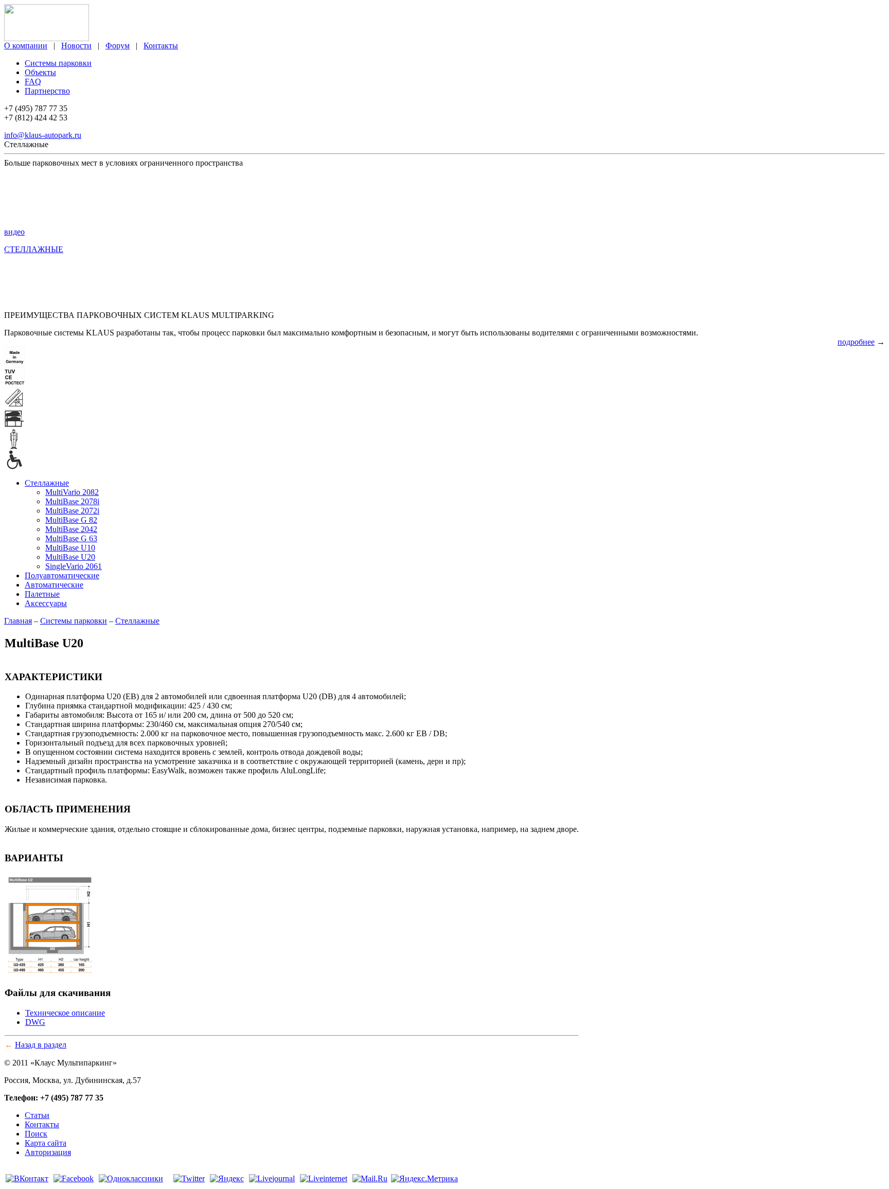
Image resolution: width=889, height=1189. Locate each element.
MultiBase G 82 (71, 520)
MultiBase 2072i (72, 510)
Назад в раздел (40, 1044)
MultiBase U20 (70, 557)
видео (14, 231)
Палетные (42, 594)
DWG (35, 1022)
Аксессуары (46, 603)
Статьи (37, 1115)
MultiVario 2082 (72, 492)
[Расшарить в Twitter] (189, 1178)
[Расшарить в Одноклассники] (131, 1178)
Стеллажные (47, 482)
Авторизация (48, 1152)
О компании (25, 45)
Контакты (161, 45)
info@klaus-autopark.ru (42, 135)
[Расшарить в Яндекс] (226, 1178)
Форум (117, 45)
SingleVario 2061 (73, 566)
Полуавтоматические (62, 575)
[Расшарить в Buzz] (168, 1178)
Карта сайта (45, 1143)
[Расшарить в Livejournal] (271, 1178)
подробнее (856, 342)
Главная (18, 620)
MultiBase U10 (70, 547)
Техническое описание (65, 1012)
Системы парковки (58, 63)
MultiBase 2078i (72, 501)
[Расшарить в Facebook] (73, 1178)
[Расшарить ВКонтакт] (27, 1178)
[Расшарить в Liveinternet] (323, 1178)
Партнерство (47, 90)
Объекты (40, 72)
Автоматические (54, 584)
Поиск (36, 1133)
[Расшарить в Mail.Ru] (370, 1178)
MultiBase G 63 (71, 538)
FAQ (33, 81)
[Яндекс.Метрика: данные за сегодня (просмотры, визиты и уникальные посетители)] (424, 1178)
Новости (76, 45)
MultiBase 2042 (71, 529)
